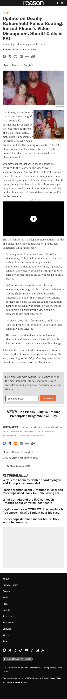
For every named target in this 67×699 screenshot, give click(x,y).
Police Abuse (30, 431)
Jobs (5, 603)
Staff (5, 597)
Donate (6, 610)
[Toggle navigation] (3, 3)
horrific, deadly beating (16, 124)
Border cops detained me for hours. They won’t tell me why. (31, 520)
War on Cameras (10, 436)
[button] (63, 3)
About (6, 578)
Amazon (7, 641)
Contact (7, 628)
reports (33, 247)
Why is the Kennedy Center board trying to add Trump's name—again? (32, 481)
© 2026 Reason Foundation (15, 667)
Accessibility (35, 667)
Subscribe (48, 398)
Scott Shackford (10, 49)
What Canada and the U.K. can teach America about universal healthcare (28, 501)
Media (6, 635)
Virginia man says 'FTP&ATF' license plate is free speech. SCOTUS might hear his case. (33, 510)
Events (6, 591)
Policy (6, 12)
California (49, 431)
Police (40, 431)
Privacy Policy (49, 667)
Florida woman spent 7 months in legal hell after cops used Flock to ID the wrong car (33, 491)
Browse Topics (10, 584)
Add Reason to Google (19, 65)
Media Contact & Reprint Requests (20, 458)
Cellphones (24, 436)
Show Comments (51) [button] (19, 466)
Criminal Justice (38, 436)
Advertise (8, 616)
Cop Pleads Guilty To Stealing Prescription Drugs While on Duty (33, 414)
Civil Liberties (16, 431)
